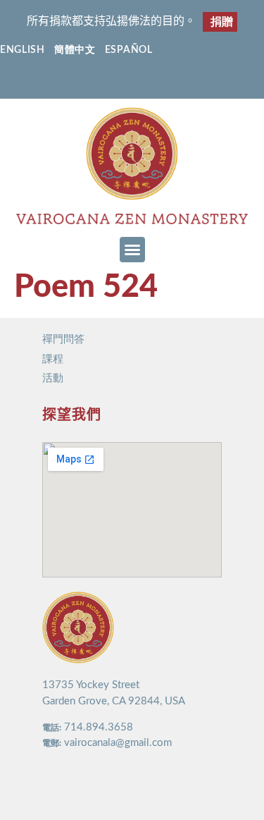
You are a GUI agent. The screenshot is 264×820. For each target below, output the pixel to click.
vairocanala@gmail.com (118, 743)
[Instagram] (118, 82)
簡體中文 (75, 50)
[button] (132, 249)
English (22, 50)
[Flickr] (146, 82)
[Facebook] (91, 82)
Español (129, 50)
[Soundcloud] (173, 82)
